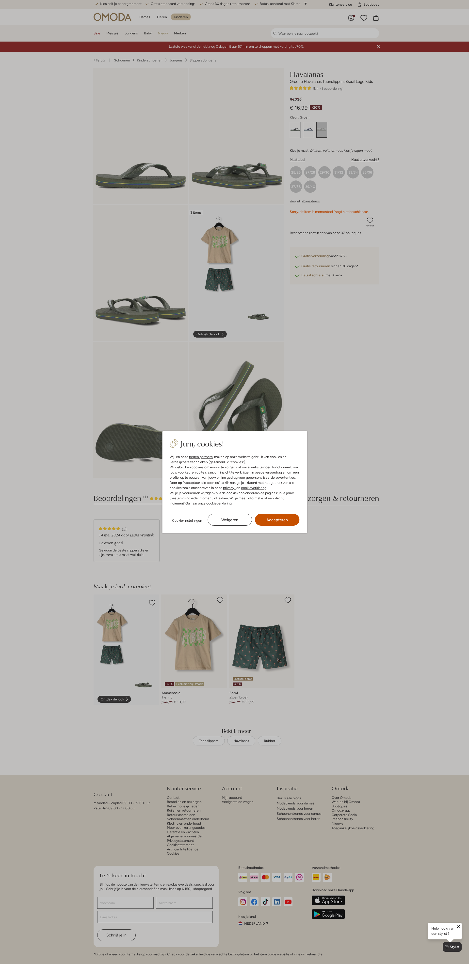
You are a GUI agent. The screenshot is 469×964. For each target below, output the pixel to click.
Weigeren (229, 520)
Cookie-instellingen (187, 520)
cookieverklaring (253, 488)
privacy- (229, 488)
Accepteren (277, 520)
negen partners (201, 457)
